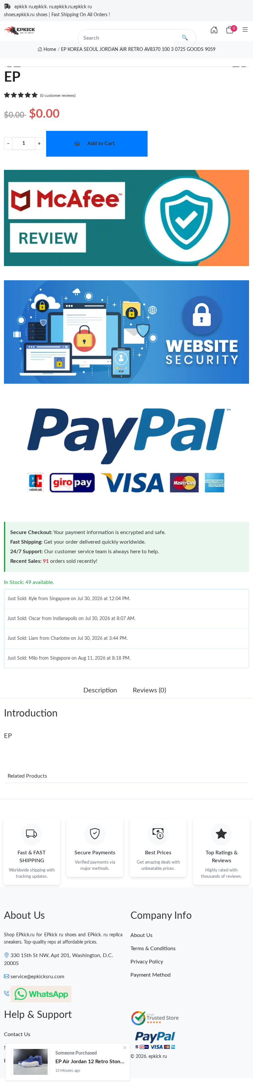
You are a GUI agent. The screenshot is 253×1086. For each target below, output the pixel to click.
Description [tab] (100, 690)
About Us (141, 935)
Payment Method (150, 975)
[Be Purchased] (30, 1062)
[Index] (214, 30)
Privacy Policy (146, 961)
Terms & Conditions (153, 948)
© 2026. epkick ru (148, 1056)
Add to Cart (101, 143)
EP (8, 736)
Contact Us (17, 1034)
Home (49, 49)
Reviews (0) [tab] (149, 690)
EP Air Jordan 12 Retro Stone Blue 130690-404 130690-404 (90, 1061)
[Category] (245, 30)
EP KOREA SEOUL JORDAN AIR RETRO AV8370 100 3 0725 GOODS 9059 (138, 49)
